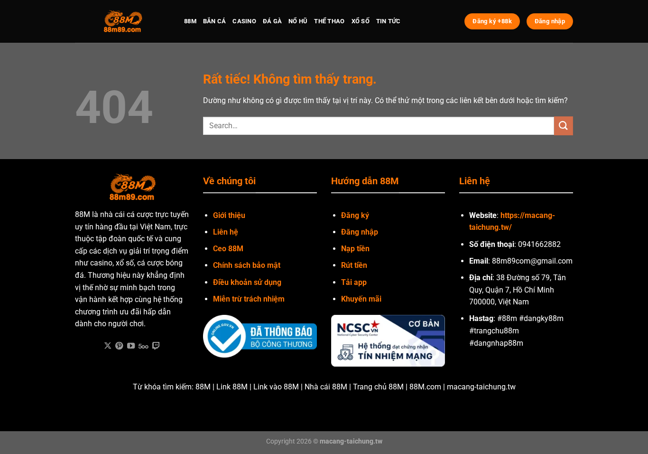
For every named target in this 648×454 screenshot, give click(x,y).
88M (190, 21)
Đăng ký (355, 215)
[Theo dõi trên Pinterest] (119, 346)
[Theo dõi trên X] (107, 346)
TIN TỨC (388, 21)
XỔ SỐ (361, 21)
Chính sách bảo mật (246, 265)
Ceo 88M (228, 248)
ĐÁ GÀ (272, 21)
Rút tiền (354, 265)
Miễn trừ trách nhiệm (249, 298)
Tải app (354, 282)
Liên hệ (225, 231)
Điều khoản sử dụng (247, 282)
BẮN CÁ (214, 21)
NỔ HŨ (297, 21)
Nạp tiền (355, 248)
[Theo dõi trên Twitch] (156, 346)
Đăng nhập (359, 231)
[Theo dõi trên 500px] (143, 346)
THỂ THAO (329, 21)
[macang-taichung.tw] (122, 21)
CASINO (244, 21)
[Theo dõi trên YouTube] (131, 346)
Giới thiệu (229, 215)
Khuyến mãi (361, 298)
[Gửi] (563, 125)
